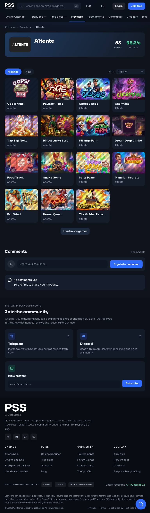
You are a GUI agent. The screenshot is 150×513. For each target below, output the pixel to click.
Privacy (92, 507)
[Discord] (16, 437)
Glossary (132, 16)
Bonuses (37, 16)
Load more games (75, 231)
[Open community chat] (141, 504)
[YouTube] (33, 437)
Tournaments (95, 16)
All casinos (11, 454)
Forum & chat (85, 460)
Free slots (47, 460)
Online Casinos (15, 16)
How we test (121, 460)
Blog (144, 16)
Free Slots (57, 16)
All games (13, 71)
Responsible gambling (127, 471)
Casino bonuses (51, 454)
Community (115, 16)
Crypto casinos (14, 460)
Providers (77, 16)
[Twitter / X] (25, 437)
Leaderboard (85, 465)
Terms (102, 507)
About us (119, 454)
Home (11, 27)
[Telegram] (8, 437)
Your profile (84, 471)
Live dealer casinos (16, 471)
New (28, 71)
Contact (119, 465)
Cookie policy (116, 507)
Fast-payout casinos (17, 465)
